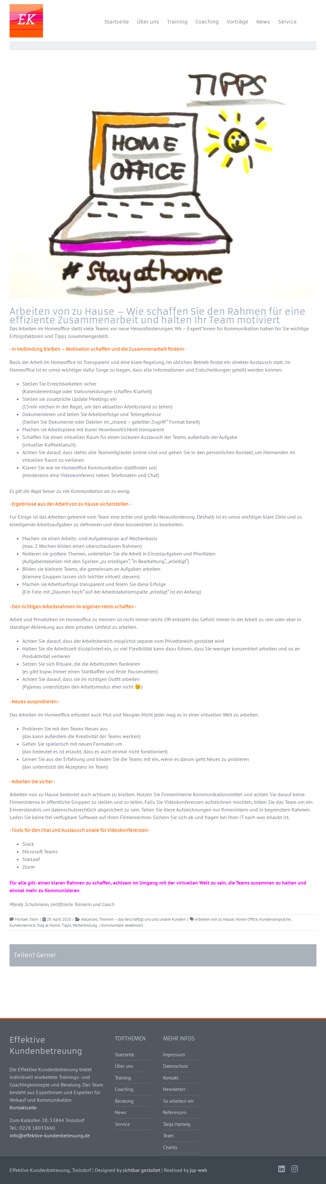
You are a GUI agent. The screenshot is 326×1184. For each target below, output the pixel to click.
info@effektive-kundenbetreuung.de (50, 1135)
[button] (306, 20)
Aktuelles (89, 919)
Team (168, 1136)
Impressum (174, 1055)
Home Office (247, 919)
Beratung (124, 1101)
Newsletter (174, 1089)
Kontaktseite (23, 1107)
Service (122, 1124)
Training (123, 1078)
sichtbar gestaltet (141, 1170)
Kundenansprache (275, 919)
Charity (170, 1147)
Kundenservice (22, 925)
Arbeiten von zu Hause (214, 919)
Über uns (124, 1066)
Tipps (66, 925)
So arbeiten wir (178, 1101)
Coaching (124, 1089)
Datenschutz (175, 1066)
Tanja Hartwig (176, 1124)
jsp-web (198, 1170)
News (120, 1112)
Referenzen (174, 1112)
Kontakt (170, 1078)
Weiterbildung (85, 925)
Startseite (124, 1055)
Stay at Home (48, 925)
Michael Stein (26, 919)
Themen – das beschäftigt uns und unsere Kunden (142, 919)
